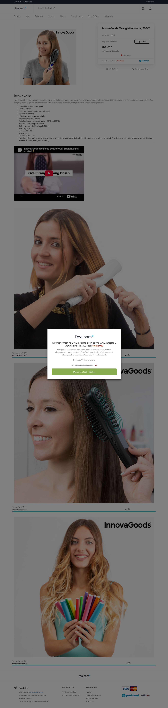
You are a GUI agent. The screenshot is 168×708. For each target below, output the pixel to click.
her (96, 365)
